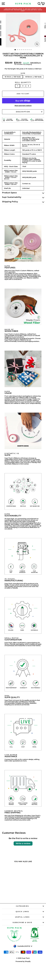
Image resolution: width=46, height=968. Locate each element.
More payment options (23, 105)
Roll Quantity (23, 82)
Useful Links (22, 917)
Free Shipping (27, 64)
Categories (22, 906)
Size (23, 73)
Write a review (23, 843)
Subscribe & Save (22, 922)
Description (23, 112)
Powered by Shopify (23, 961)
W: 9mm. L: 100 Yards (13, 77)
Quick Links (22, 911)
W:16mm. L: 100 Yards (33, 77)
